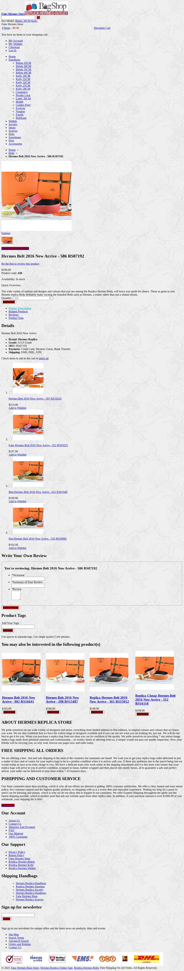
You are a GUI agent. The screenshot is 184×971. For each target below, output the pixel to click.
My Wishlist (15, 43)
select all (44, 358)
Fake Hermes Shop (27, 896)
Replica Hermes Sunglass (30, 886)
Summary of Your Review (27, 582)
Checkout (14, 47)
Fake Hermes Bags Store (25, 967)
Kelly (34, 20)
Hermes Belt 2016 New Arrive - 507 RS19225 (35, 398)
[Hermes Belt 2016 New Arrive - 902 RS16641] (21, 690)
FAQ (11, 830)
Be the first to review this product (20, 263)
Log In (12, 50)
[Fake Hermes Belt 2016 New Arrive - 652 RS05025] (28, 439)
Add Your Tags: (10, 623)
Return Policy (16, 855)
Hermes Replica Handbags (31, 883)
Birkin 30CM (23, 20)
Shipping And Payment (22, 827)
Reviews (14, 314)
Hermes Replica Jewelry (29, 889)
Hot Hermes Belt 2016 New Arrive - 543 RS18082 (38, 538)
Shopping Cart (102, 27)
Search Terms (16, 937)
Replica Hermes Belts (86, 967)
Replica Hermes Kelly (21, 864)
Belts (11, 153)
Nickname (18, 575)
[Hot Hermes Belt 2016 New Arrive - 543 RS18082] (28, 532)
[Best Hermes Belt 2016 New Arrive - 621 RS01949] (28, 485)
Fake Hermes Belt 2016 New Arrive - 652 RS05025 (38, 445)
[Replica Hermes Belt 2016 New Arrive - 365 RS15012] (109, 690)
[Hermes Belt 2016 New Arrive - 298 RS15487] (65, 690)
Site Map (14, 934)
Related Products (18, 311)
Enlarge (5, 233)
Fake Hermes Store (19, 858)
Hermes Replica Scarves (29, 899)
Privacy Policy (17, 852)
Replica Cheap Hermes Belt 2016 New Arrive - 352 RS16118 (155, 699)
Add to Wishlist (17, 407)
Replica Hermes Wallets (22, 868)
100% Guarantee (18, 836)
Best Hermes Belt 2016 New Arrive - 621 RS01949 (38, 491)
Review (17, 589)
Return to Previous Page (15, 248)
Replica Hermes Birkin (22, 861)
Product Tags (16, 317)
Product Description (20, 308)
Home (12, 149)
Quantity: (6, 298)
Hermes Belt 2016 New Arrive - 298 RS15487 (62, 699)
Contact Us (15, 823)
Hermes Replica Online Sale (56, 967)
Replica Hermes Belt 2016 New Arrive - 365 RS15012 (109, 699)
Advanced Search (19, 940)
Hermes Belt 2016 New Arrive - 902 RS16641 (18, 699)
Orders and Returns (20, 944)
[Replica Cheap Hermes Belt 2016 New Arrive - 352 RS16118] (154, 688)
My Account (16, 40)
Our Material (16, 833)
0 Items (6, 27)
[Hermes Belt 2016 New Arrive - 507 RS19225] (28, 392)
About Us (14, 820)
